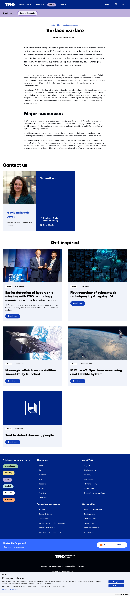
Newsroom (42, 460)
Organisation (89, 466)
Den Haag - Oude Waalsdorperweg (50, 219)
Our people (88, 479)
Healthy (38, 4)
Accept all (116, 582)
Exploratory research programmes (52, 523)
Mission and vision (91, 470)
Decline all (116, 586)
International (89, 532)
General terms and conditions (63, 571)
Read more (13, 316)
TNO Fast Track (90, 519)
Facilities (42, 509)
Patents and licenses (47, 528)
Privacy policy (14, 589)
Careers (8, 499)
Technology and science (48, 504)
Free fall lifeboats (27, 13)
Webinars (42, 475)
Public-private (89, 514)
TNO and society (90, 484)
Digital (61, 4)
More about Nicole (48, 178)
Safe (50, 4)
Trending (42, 493)
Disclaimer (81, 566)
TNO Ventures (89, 523)
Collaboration (88, 504)
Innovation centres (91, 528)
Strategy (87, 475)
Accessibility (70, 566)
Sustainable (24, 4)
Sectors (8, 493)
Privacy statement (56, 566)
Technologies (44, 519)
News (41, 466)
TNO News (43, 498)
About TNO (87, 460)
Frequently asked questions (94, 493)
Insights (42, 479)
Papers (42, 488)
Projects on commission (93, 509)
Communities (89, 488)
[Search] (116, 4)
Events (41, 470)
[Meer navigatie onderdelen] (124, 13)
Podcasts (42, 484)
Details (4, 589)
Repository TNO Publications (50, 532)
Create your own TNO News (114, 545)
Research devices (46, 514)
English (4, 574)
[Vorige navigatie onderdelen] (5, 13)
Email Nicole (48, 225)
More (106, 4)
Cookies (44, 566)
